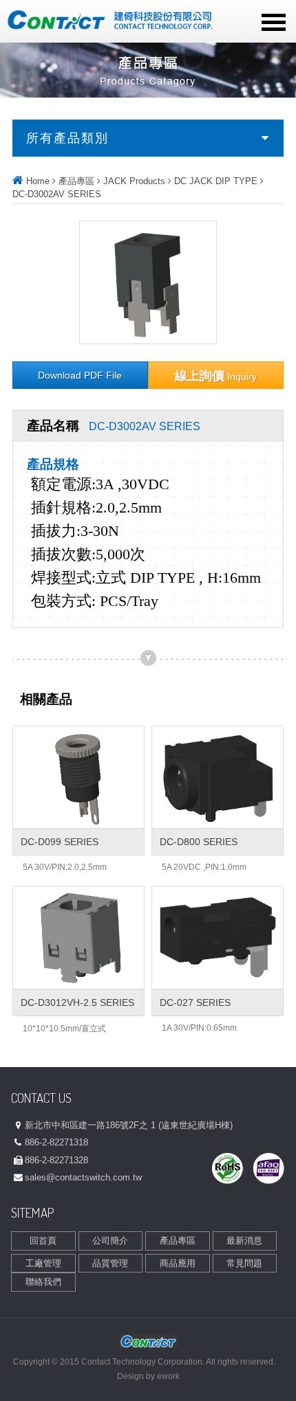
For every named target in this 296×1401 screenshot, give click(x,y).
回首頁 (43, 1240)
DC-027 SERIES (195, 1002)
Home (38, 181)
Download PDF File (80, 375)
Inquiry (216, 376)
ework (168, 1376)
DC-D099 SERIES (59, 841)
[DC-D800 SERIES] (217, 777)
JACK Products (134, 181)
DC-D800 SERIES (198, 841)
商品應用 (177, 1263)
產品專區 (76, 181)
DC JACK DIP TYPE (215, 181)
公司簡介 (110, 1240)
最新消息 (244, 1240)
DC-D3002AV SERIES (56, 194)
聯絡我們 (43, 1282)
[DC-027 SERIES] (217, 937)
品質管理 (110, 1263)
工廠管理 (43, 1263)
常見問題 (244, 1263)
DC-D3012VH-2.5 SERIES (77, 1002)
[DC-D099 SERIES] (78, 777)
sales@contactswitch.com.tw (83, 1177)
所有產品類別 (67, 138)
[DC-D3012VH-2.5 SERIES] (78, 937)
